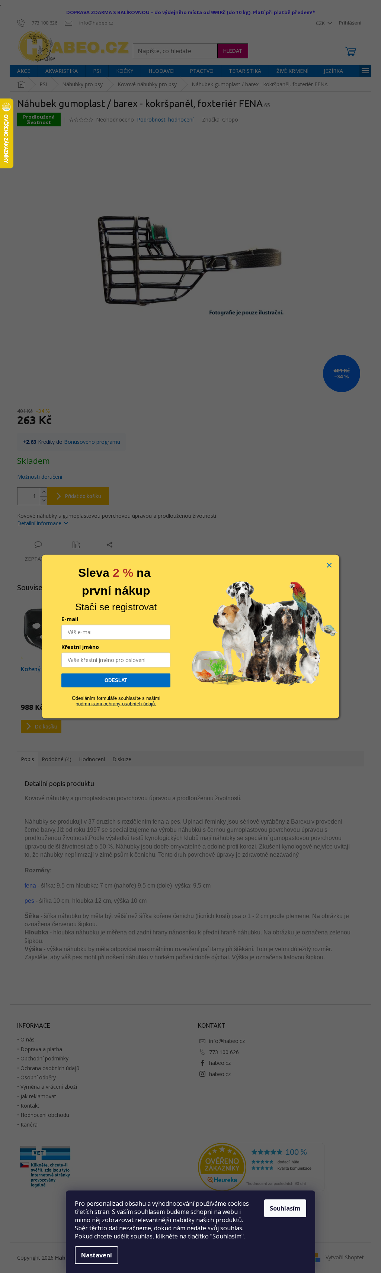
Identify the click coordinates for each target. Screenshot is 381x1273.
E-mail (69, 619)
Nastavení (96, 1255)
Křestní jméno (80, 646)
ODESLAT (116, 680)
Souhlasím (285, 1208)
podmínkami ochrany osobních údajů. (116, 703)
